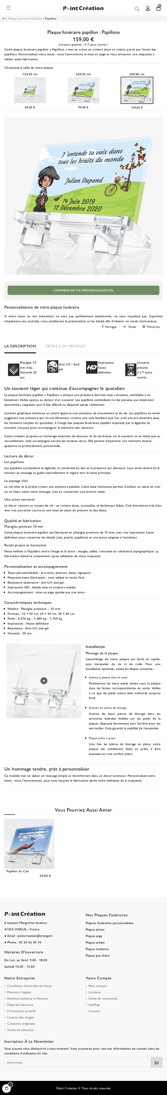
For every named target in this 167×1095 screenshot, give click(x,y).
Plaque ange (94, 935)
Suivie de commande (103, 998)
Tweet (132, 326)
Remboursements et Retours (27, 998)
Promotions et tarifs (21, 1010)
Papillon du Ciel (18, 871)
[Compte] (148, 7)
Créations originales (21, 1023)
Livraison (95, 992)
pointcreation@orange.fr (35, 935)
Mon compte (98, 985)
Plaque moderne (97, 948)
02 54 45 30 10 (30, 942)
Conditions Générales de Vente (29, 985)
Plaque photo (95, 929)
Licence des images (20, 1017)
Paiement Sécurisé (20, 1004)
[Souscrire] (157, 1062)
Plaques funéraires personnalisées (109, 922)
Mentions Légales (19, 992)
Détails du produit (66, 346)
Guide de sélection (20, 1029)
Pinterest (153, 326)
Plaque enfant (95, 942)
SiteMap (94, 1004)
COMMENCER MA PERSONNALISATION (84, 290)
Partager (111, 326)
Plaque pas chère (98, 955)
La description (20, 346)
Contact (94, 1010)
